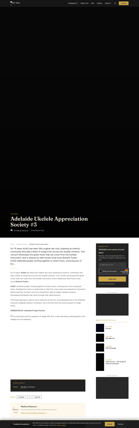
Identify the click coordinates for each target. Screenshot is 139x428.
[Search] (115, 3)
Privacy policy (61, 425)
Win (92, 3)
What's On (84, 3)
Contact (123, 3)
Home (12, 244)
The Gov (23, 387)
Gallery (99, 3)
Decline (120, 424)
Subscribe (112, 279)
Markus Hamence (22, 230)
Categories (73, 3)
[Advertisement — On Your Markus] (112, 305)
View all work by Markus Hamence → (34, 413)
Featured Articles (21, 244)
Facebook (21, 397)
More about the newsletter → (107, 284)
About (108, 3)
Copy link (37, 397)
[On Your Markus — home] (16, 3)
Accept (109, 424)
